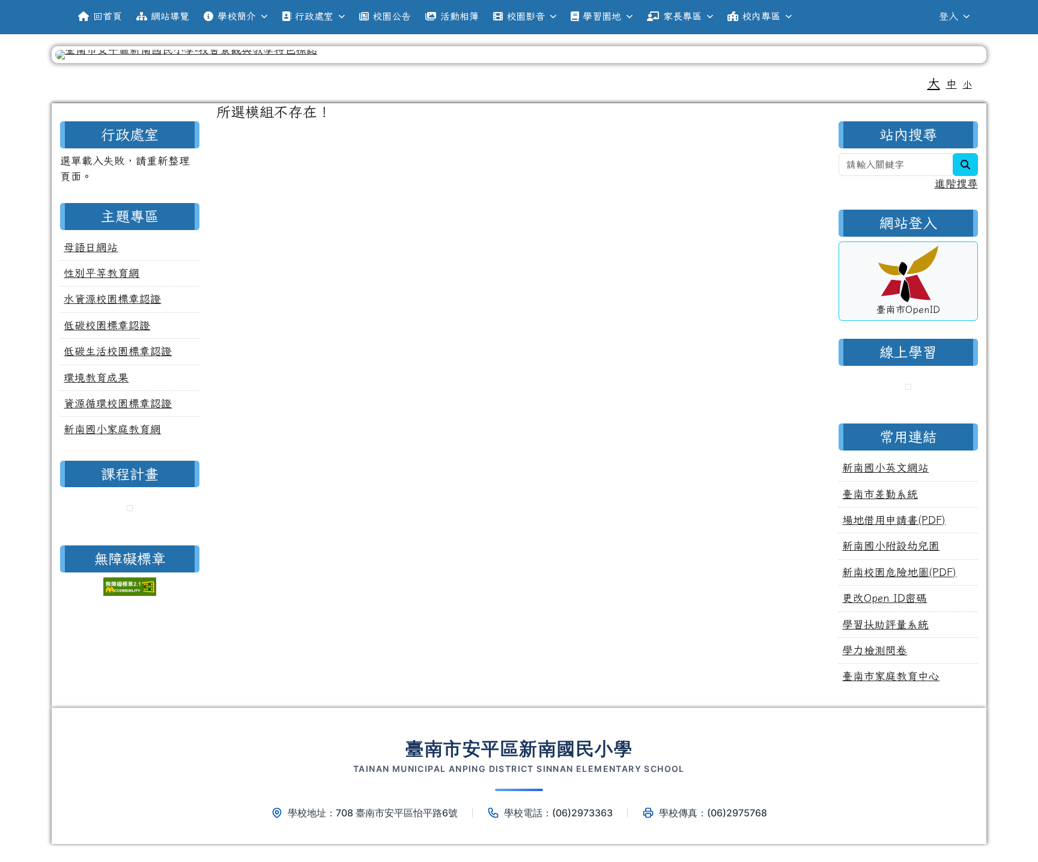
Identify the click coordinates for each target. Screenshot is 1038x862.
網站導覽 (170, 16)
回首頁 (107, 16)
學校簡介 (236, 16)
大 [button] (933, 83)
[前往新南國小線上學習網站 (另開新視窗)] (908, 388)
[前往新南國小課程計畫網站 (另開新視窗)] (130, 509)
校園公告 (391, 16)
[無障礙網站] (129, 585)
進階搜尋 (956, 183)
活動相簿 (459, 16)
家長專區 (682, 16)
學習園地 (602, 16)
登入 (948, 16)
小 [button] (967, 84)
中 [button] (951, 84)
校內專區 (761, 16)
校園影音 (525, 16)
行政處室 (314, 16)
